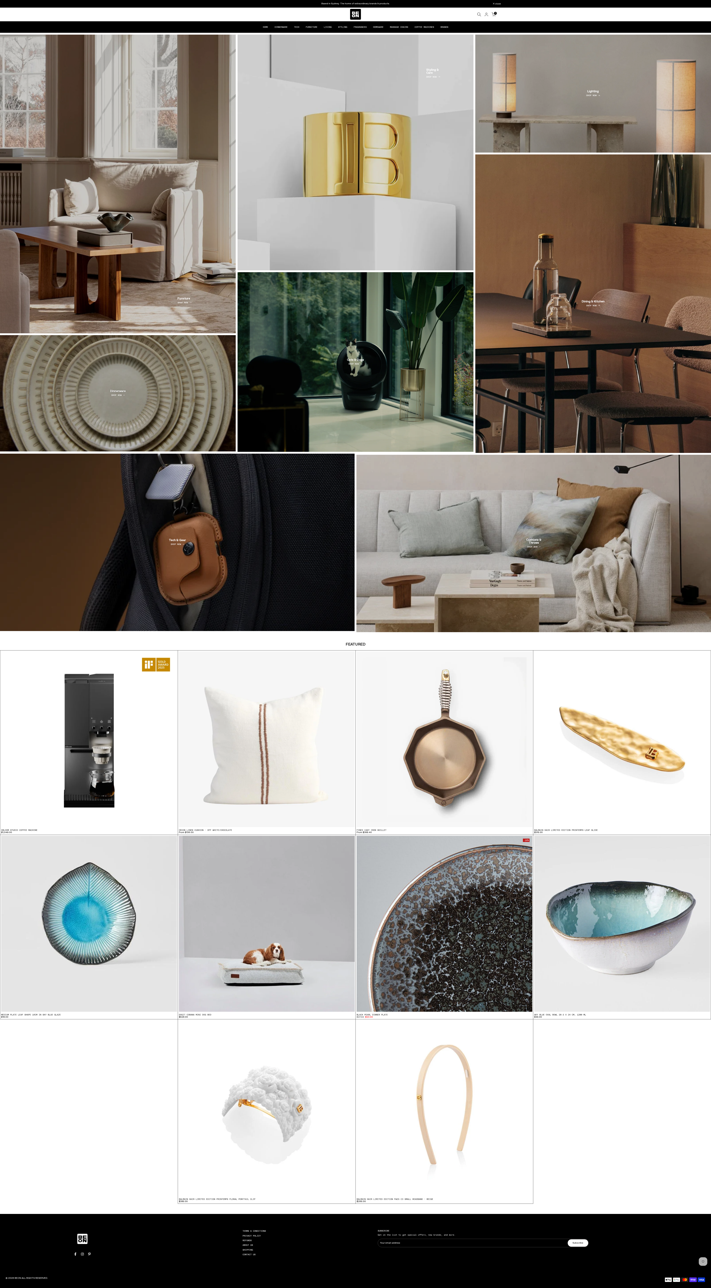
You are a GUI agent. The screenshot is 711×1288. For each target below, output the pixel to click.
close (215, 4)
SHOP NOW (183, 302)
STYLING (342, 27)
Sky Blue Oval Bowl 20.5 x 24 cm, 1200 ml (560, 1014)
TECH (296, 27)
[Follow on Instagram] (82, 1254)
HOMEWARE (378, 27)
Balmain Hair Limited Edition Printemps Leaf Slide (566, 830)
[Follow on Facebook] (75, 1254)
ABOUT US (248, 1245)
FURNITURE (311, 27)
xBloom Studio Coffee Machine (19, 830)
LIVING (328, 27)
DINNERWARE (281, 27)
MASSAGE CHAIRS (399, 27)
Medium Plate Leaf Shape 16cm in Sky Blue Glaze (31, 1014)
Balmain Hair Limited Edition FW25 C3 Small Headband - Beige (395, 1199)
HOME (265, 27)
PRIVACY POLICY (252, 1235)
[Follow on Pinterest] (89, 1254)
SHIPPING (248, 1249)
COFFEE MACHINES (424, 27)
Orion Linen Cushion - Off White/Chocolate (205, 830)
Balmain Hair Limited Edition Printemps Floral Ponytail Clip (217, 1199)
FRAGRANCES (360, 27)
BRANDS (444, 27)
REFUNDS (247, 1240)
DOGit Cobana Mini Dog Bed (195, 1014)
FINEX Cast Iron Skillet (371, 830)
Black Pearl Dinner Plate (372, 1014)
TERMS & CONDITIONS (254, 1230)
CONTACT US (249, 1254)
